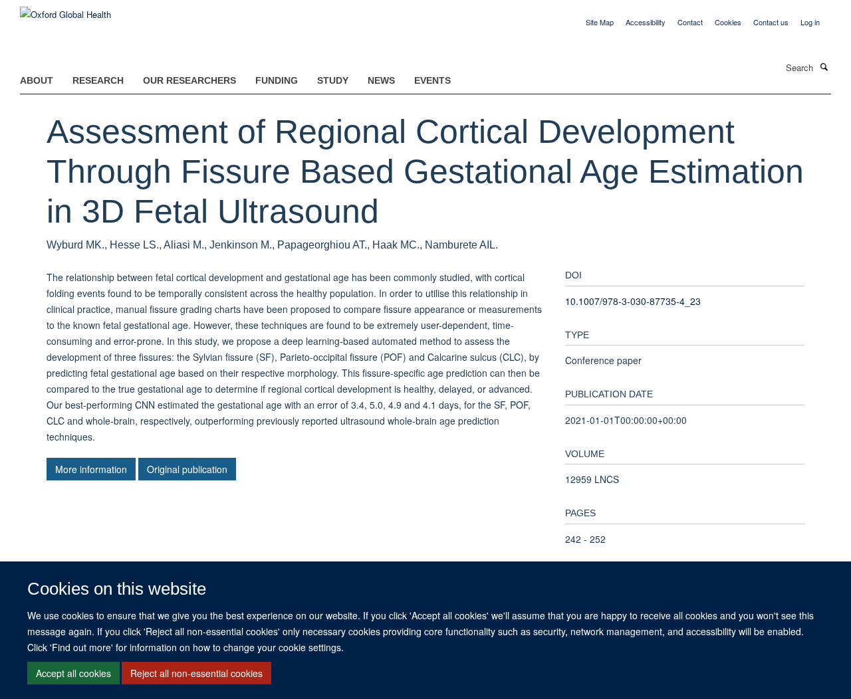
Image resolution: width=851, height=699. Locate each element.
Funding (276, 80)
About (36, 80)
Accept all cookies (73, 673)
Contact (690, 22)
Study (332, 80)
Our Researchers (189, 80)
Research (98, 80)
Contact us (771, 22)
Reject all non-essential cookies (196, 673)
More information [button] (91, 469)
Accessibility (646, 22)
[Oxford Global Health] (65, 9)
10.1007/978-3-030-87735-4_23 (633, 301)
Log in (810, 22)
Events (432, 80)
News (381, 80)
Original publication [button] (187, 469)
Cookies (728, 22)
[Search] (823, 66)
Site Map (600, 22)
